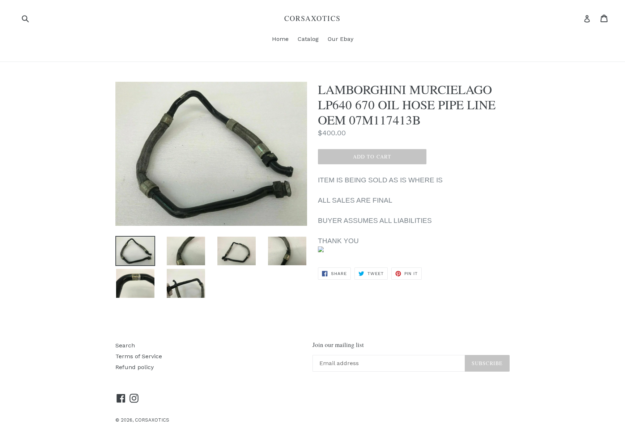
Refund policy (134, 367)
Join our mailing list (338, 344)
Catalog (308, 38)
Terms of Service (138, 356)
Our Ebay (340, 38)
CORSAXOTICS (312, 18)
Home (280, 38)
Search (125, 345)
